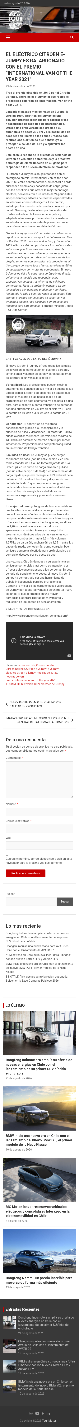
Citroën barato (45, 665)
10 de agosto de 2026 (19, 1149)
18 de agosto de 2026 (31, 1353)
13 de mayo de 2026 (18, 1287)
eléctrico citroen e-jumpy (21, 672)
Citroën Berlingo (15, 668)
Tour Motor (49, 1420)
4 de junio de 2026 (17, 1220)
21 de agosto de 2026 (19, 1078)
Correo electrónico (19, 821)
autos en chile (26, 665)
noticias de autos (47, 672)
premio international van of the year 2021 (31, 680)
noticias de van (15, 676)
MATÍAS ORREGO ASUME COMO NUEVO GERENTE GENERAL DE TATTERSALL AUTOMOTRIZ (38, 720)
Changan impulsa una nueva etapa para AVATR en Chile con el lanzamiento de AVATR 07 (44, 1344)
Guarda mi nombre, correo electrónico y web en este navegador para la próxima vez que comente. (39, 860)
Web (8, 838)
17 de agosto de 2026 (31, 1373)
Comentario (14, 757)
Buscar (10, 894)
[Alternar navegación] (8, 37)
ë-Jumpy (53, 668)
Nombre (12, 804)
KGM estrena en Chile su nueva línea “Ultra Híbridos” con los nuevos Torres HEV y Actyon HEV (46, 1365)
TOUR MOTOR (14, 684)
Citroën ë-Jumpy (36, 668)
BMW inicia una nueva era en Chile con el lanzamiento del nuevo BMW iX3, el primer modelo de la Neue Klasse (39, 968)
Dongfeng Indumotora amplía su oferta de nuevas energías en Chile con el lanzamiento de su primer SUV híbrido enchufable (37, 937)
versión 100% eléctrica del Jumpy (44, 684)
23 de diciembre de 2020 (20, 86)
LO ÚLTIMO (15, 1005)
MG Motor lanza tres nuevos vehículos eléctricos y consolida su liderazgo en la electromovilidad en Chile (38, 1211)
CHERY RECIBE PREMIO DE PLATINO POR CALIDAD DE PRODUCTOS (35, 704)
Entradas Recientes (23, 1309)
